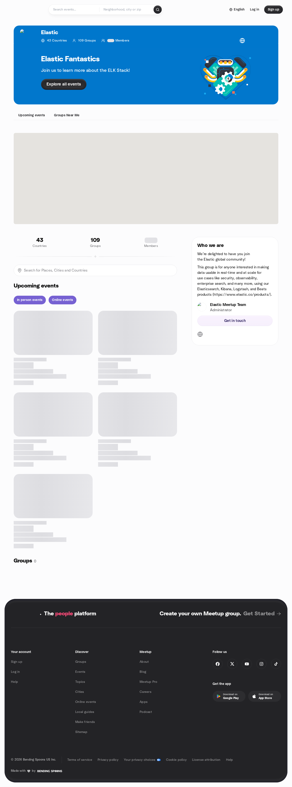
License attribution (206, 759)
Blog (143, 671)
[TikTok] (276, 664)
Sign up (16, 661)
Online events (85, 702)
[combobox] (127, 9)
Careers (145, 692)
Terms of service (79, 759)
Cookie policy (176, 759)
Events (80, 671)
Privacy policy (108, 759)
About (144, 661)
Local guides (84, 712)
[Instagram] (261, 664)
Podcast (146, 712)
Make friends (85, 722)
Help (14, 681)
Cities (79, 692)
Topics (80, 681)
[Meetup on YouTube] (247, 664)
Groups (80, 661)
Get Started (259, 613)
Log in (15, 671)
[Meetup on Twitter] (232, 664)
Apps (144, 702)
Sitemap (81, 732)
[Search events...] (158, 9)
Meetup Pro (148, 681)
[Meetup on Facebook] (218, 664)
